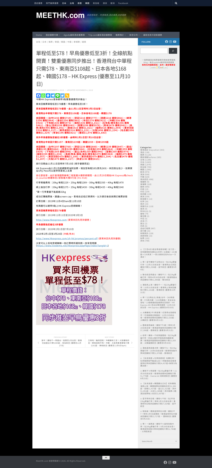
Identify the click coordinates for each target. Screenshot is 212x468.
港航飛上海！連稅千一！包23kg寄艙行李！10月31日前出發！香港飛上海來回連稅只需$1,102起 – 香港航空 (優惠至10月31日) (158, 288)
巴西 (142, 226)
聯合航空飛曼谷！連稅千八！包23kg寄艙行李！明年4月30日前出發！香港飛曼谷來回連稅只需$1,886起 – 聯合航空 (158, 277)
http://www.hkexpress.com (51, 219)
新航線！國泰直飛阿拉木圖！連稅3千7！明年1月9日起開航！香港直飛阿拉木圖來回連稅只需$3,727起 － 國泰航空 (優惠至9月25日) (158, 415)
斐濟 (142, 208)
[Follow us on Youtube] (174, 41)
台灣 (72, 3)
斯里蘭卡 (144, 199)
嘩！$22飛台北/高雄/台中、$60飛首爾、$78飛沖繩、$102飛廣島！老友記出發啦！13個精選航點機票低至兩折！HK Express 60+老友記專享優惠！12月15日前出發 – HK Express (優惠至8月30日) (158, 302)
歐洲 (113, 3)
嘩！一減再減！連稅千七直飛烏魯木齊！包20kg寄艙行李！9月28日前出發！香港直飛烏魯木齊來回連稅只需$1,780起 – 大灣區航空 (158, 427)
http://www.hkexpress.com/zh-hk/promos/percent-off (67, 238)
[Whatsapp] (43, 95)
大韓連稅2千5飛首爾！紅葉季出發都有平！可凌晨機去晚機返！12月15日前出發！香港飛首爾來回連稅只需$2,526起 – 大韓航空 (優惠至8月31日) (158, 316)
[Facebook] (38, 95)
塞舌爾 (143, 216)
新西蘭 (143, 194)
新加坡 (96, 3)
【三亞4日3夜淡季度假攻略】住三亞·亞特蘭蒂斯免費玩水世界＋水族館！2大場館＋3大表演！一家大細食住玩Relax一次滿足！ (158, 253)
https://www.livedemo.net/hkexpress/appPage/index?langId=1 (72, 245)
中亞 (142, 218)
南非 (142, 204)
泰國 (80, 3)
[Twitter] (62, 95)
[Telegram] (53, 95)
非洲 (142, 221)
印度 (142, 189)
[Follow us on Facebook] (166, 41)
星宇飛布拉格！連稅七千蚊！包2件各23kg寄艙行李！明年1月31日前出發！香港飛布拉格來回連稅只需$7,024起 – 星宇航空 (158, 402)
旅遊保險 (144, 235)
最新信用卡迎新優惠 (152, 34)
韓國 (87, 3)
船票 (142, 238)
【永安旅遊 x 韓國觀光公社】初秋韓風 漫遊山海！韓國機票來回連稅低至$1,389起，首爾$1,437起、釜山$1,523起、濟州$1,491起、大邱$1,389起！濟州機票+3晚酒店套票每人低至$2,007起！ (158, 388)
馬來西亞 (144, 179)
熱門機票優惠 (52, 3)
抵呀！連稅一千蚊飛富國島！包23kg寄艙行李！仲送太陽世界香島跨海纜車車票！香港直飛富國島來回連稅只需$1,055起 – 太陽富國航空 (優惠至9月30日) (158, 339)
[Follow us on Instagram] (170, 41)
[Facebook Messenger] (48, 95)
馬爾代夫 (144, 206)
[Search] (173, 51)
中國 (69, 41)
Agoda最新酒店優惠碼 (74, 34)
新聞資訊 (144, 233)
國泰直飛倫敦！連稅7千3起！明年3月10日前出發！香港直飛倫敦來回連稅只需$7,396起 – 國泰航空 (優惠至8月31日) (158, 328)
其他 (142, 240)
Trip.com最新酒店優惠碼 (100, 34)
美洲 (142, 196)
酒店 (142, 152)
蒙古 (142, 223)
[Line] (57, 95)
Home (39, 34)
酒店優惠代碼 (52, 34)
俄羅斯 (143, 181)
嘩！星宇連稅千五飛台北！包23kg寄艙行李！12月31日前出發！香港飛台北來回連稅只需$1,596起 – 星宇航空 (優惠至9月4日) (158, 266)
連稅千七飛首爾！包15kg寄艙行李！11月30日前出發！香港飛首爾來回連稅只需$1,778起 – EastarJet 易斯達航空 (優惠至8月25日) (158, 374)
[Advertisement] (158, 89)
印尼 (142, 191)
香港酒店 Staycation (149, 150)
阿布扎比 (144, 211)
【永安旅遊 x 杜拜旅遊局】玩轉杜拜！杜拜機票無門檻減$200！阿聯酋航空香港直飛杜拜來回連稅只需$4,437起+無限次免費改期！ (158, 362)
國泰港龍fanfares (148, 157)
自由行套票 (145, 228)
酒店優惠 (38, 3)
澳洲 (105, 3)
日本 (64, 3)
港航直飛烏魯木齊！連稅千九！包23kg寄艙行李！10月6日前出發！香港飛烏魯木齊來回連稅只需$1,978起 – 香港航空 (158, 350)
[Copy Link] (67, 95)
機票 (51, 41)
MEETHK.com (60, 15)
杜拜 (142, 201)
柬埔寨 (77, 41)
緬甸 (142, 213)
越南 (84, 41)
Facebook (123, 3)
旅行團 (143, 231)
